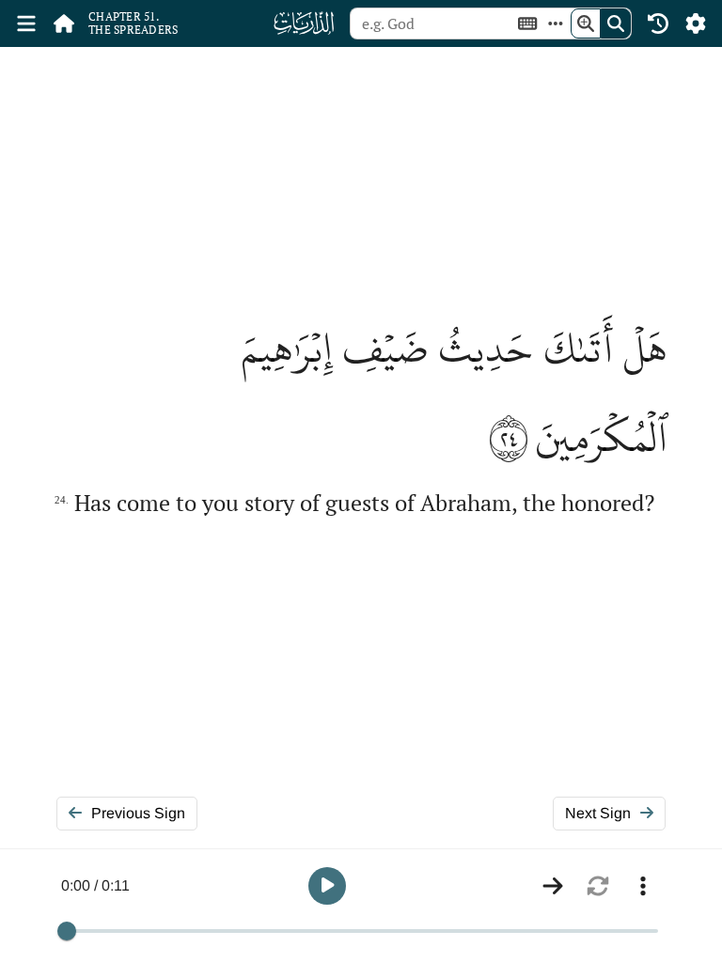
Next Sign (598, 813)
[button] (327, 886)
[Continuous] (552, 885)
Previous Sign (138, 813)
